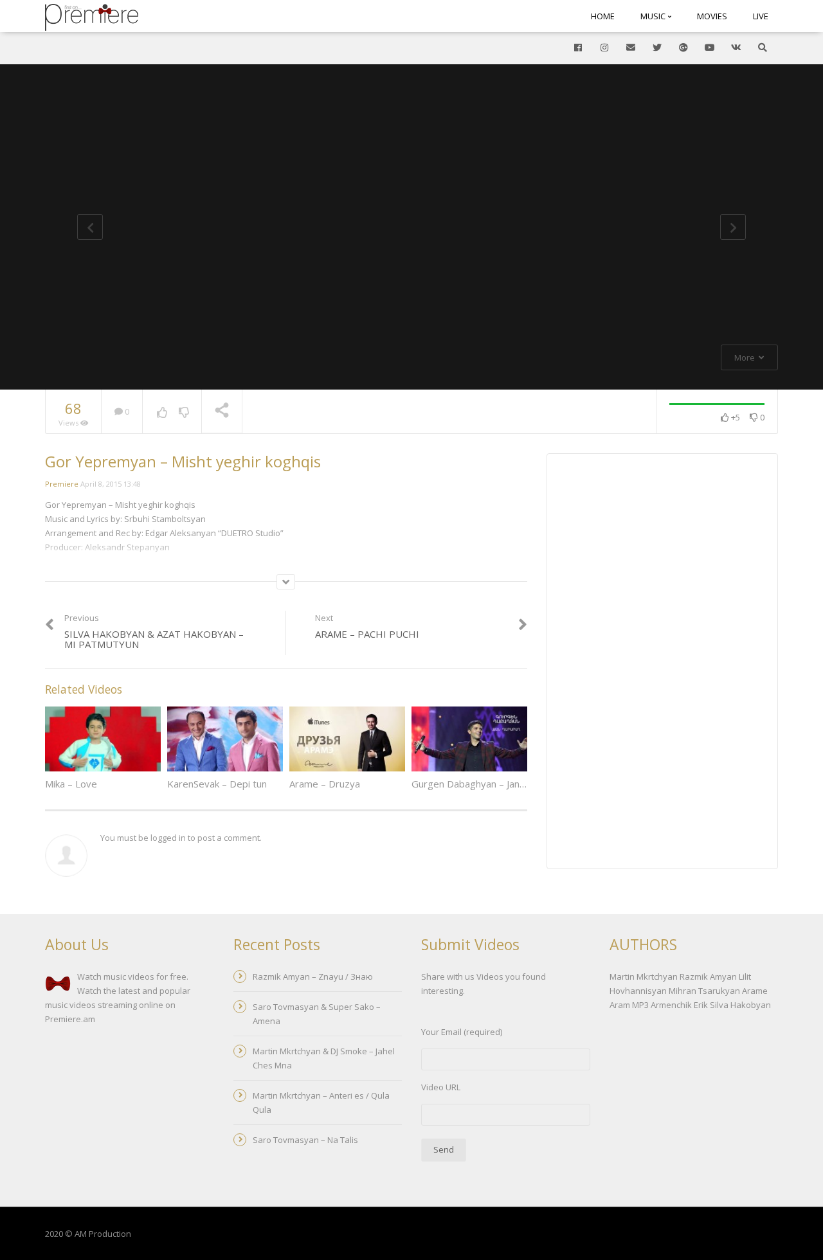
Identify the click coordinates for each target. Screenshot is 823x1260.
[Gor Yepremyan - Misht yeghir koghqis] (91, 16)
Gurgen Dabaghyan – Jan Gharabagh (491, 783)
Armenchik (671, 1005)
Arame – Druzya (324, 783)
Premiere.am (70, 1019)
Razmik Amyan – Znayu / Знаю (313, 976)
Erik (701, 1005)
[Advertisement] (662, 663)
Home (603, 16)
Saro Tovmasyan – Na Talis (305, 1140)
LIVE (760, 16)
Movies (712, 16)
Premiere (61, 484)
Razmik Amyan (708, 976)
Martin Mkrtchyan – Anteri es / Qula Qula (321, 1102)
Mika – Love (71, 783)
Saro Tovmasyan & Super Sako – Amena (317, 1014)
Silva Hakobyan (740, 1005)
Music (653, 16)
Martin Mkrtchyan (644, 976)
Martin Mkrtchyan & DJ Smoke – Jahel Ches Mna (324, 1058)
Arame (755, 990)
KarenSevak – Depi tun (217, 783)
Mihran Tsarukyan (704, 990)
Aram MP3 (629, 1005)
